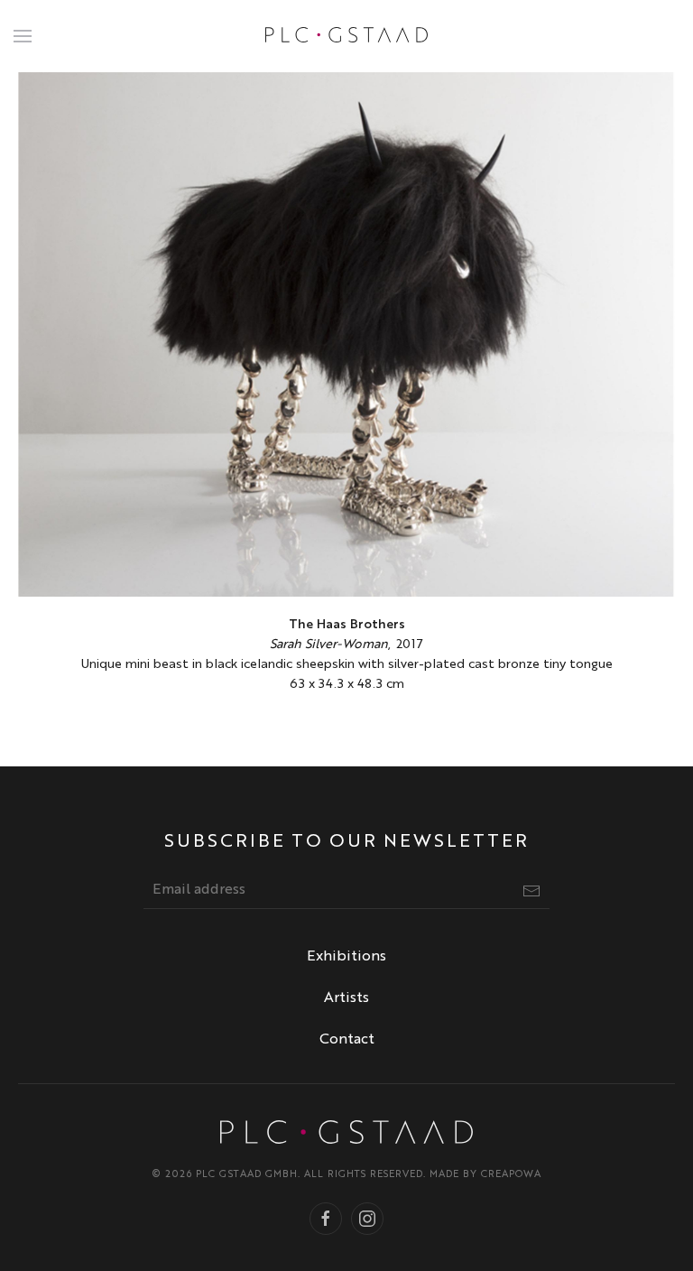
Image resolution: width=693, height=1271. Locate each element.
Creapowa (511, 1175)
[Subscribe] (531, 891)
